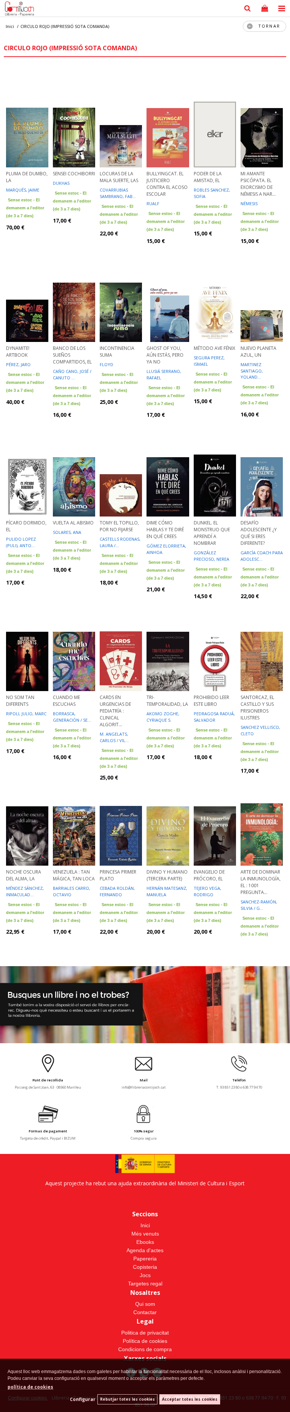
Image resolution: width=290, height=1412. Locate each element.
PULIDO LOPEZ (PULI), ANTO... (21, 542)
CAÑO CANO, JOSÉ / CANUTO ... (72, 374)
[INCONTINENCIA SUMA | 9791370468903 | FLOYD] (121, 293)
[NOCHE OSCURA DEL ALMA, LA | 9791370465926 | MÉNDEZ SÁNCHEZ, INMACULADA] (27, 816)
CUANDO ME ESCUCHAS (66, 700)
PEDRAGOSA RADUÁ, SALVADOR (214, 717)
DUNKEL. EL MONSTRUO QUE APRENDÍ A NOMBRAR (212, 533)
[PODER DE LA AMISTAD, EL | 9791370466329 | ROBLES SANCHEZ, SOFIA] (215, 118)
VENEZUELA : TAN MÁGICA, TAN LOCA (74, 875)
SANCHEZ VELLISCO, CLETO (260, 730)
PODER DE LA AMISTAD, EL (208, 177)
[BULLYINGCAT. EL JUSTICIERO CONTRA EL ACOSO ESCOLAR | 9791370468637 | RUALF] (168, 118)
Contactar (145, 1312)
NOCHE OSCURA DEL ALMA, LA (23, 875)
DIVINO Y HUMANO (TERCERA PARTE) (167, 875)
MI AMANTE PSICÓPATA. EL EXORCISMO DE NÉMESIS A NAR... (258, 183)
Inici (145, 1225)
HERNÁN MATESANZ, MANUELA (167, 891)
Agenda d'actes (145, 1250)
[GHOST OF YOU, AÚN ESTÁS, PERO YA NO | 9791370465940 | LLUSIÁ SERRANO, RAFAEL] (168, 293)
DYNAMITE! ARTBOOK (17, 351)
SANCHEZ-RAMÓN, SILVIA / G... (259, 905)
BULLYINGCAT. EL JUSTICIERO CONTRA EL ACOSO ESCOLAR (167, 183)
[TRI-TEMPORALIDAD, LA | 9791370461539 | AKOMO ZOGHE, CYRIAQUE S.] (168, 642)
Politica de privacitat (145, 1333)
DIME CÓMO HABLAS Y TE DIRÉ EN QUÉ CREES (165, 530)
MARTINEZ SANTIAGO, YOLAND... (252, 371)
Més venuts (145, 1234)
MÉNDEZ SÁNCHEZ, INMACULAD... (25, 891)
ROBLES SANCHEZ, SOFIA (212, 193)
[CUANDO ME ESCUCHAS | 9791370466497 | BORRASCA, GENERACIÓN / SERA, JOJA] (74, 642)
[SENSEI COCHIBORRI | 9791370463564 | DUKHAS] (74, 118)
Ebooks (145, 1242)
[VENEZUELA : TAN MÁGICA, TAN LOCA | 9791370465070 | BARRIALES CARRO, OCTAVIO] (74, 816)
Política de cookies (145, 1341)
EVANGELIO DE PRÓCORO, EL (209, 875)
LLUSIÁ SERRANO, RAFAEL (164, 374)
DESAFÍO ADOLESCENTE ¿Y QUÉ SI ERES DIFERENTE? (259, 533)
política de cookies (30, 1387)
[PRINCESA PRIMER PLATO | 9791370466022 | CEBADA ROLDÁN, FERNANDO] (121, 816)
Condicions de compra (145, 1349)
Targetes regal (145, 1284)
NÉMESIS (249, 203)
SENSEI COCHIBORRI (74, 173)
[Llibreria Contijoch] (17, 9)
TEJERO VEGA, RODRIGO (207, 891)
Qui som (145, 1304)
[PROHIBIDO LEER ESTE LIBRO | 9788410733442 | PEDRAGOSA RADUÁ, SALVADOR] (215, 642)
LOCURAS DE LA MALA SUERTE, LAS (119, 177)
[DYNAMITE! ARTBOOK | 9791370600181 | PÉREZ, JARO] (27, 293)
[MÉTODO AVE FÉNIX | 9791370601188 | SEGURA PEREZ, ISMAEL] (215, 293)
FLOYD (106, 364)
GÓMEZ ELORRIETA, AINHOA (166, 549)
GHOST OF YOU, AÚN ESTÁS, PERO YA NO (165, 355)
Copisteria (145, 1267)
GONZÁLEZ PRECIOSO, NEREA (211, 556)
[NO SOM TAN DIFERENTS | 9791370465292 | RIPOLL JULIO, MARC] (27, 642)
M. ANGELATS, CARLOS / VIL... (114, 737)
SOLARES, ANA (67, 532)
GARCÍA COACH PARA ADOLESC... (262, 556)
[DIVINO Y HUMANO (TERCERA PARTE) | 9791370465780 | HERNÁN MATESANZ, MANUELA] (168, 816)
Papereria (145, 1259)
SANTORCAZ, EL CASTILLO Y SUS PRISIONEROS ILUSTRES (257, 707)
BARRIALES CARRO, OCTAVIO (71, 891)
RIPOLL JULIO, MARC (26, 713)
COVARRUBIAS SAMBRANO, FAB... (118, 193)
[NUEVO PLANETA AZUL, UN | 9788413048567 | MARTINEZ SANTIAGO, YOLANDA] (262, 293)
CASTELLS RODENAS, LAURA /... (120, 542)
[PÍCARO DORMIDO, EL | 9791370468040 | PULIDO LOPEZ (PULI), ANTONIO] (27, 467)
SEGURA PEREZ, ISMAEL (209, 361)
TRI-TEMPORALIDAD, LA (167, 700)
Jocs (145, 1275)
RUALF (153, 203)
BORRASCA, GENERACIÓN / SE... (72, 717)
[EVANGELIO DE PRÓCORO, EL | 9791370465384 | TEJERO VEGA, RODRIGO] (215, 816)
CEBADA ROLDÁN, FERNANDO (117, 891)
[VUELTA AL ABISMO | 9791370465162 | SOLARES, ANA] (74, 467)
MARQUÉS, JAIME (22, 190)
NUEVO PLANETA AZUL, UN (258, 351)
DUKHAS (61, 183)
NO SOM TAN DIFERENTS (20, 700)
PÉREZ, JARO (18, 364)
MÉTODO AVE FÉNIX (214, 348)
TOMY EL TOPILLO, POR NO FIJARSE (119, 526)
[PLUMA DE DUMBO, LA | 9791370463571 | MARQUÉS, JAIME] (27, 118)
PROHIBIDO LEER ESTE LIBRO (211, 700)
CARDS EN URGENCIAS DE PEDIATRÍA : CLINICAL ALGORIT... (115, 711)
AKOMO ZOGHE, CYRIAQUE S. (163, 717)
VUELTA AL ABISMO (73, 523)
